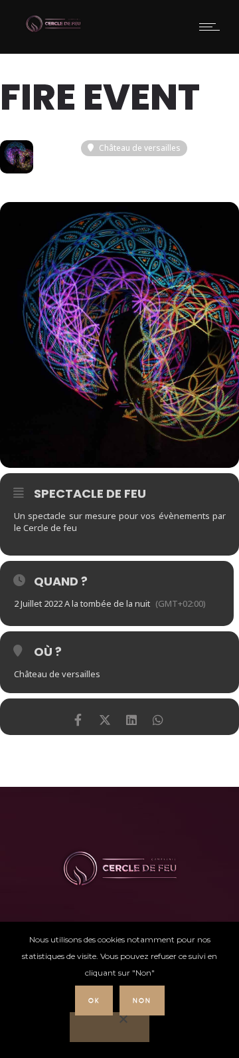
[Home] (53, 30)
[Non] (109, 1027)
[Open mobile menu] (212, 26)
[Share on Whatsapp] (157, 716)
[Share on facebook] (78, 716)
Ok (94, 1000)
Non (142, 1000)
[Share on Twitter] (104, 716)
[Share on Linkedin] (131, 716)
